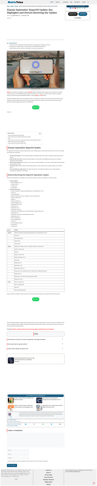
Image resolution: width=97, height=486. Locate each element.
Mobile (51, 2)
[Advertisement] (35, 28)
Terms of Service (48, 477)
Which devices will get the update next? (17, 143)
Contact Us (48, 470)
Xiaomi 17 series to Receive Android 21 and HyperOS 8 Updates (23, 399)
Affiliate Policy (48, 482)
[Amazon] (20, 484)
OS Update (11, 421)
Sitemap (48, 484)
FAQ (9, 138)
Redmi (36, 95)
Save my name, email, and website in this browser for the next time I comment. (28, 461)
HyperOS (30, 92)
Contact (84, 2)
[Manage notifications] (94, 483)
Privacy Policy (48, 475)
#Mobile (78, 18)
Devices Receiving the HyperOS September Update (19, 137)
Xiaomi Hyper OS (17, 421)
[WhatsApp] (4, 484)
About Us (48, 473)
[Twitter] (9, 416)
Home (8, 6)
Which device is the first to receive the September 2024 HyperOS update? (24, 140)
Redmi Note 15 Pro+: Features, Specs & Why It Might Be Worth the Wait (53, 406)
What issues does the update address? (16, 142)
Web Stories (77, 2)
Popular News (72, 14)
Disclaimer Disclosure (48, 480)
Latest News (83, 14)
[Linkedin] (11, 417)
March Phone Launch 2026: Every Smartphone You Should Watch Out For (52, 399)
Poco (42, 95)
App (71, 2)
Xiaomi (16, 6)
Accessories (65, 2)
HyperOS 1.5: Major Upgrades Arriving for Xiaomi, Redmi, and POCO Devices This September (33, 329)
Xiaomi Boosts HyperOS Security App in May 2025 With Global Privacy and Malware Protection (24, 359)
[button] (88, 2)
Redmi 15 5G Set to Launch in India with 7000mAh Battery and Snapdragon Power (23, 406)
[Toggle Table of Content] (39, 133)
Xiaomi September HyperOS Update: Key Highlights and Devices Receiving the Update (32, 11)
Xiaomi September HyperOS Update (16, 135)
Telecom (57, 2)
